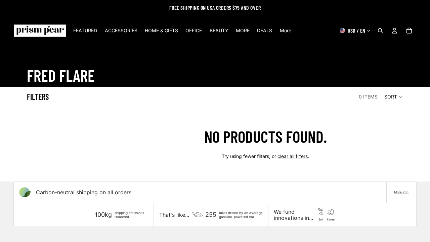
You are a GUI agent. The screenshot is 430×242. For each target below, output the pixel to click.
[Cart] (409, 30)
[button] (393, 96)
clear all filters (292, 156)
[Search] (380, 30)
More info (401, 192)
